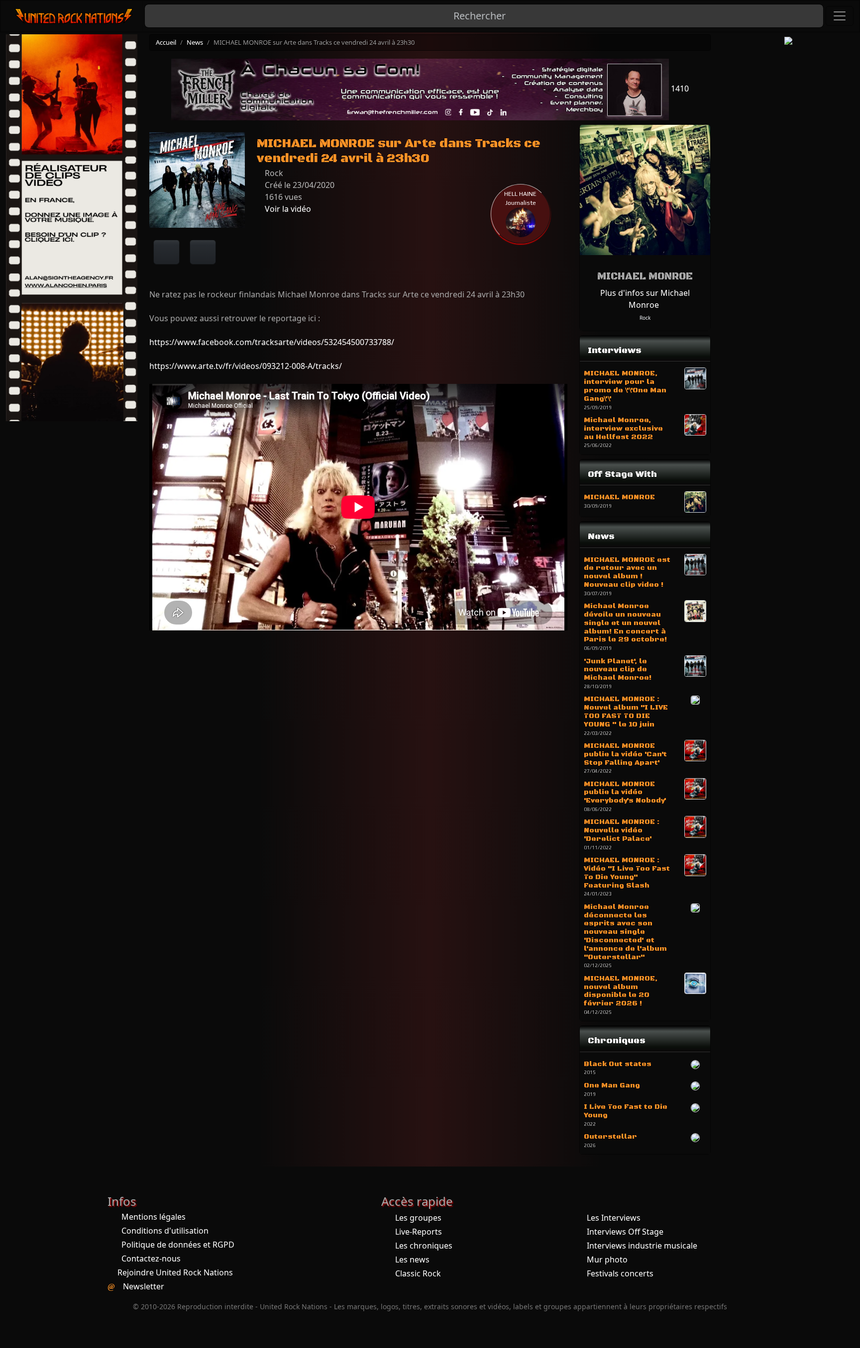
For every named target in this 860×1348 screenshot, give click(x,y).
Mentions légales (153, 1216)
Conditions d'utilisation (165, 1230)
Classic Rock (418, 1273)
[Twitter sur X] (203, 252)
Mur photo (607, 1259)
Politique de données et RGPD (177, 1244)
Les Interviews (614, 1217)
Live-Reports (418, 1231)
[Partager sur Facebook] (166, 252)
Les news (412, 1259)
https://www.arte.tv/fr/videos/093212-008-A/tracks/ (245, 365)
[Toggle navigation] (840, 16)
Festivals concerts (620, 1273)
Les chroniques (423, 1245)
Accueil (166, 42)
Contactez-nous (151, 1258)
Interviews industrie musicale (642, 1245)
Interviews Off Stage (625, 1231)
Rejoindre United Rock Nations (175, 1272)
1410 (679, 88)
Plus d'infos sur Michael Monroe (645, 298)
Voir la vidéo (287, 208)
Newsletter (143, 1286)
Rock (645, 317)
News (195, 42)
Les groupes (418, 1217)
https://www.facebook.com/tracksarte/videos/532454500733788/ (271, 342)
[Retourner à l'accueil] (74, 16)
